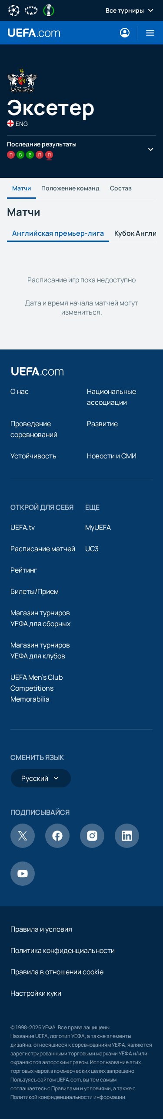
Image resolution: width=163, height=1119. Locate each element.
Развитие (102, 423)
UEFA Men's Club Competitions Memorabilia (36, 688)
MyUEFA (98, 527)
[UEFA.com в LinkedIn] (127, 845)
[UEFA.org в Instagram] (92, 845)
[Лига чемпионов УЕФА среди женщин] (31, 9)
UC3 (92, 548)
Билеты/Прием (34, 591)
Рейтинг (23, 570)
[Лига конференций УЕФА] (49, 9)
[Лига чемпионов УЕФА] (14, 9)
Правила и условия (41, 929)
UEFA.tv (22, 527)
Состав (121, 188)
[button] (146, 32)
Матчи (21, 188)
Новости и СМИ (111, 456)
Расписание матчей (42, 548)
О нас (19, 391)
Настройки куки (35, 993)
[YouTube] (22, 883)
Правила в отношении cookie (56, 972)
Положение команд (70, 188)
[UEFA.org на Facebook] (57, 845)
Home (34, 32)
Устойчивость (33, 456)
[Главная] (37, 371)
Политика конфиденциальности (62, 950)
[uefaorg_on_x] (22, 845)
